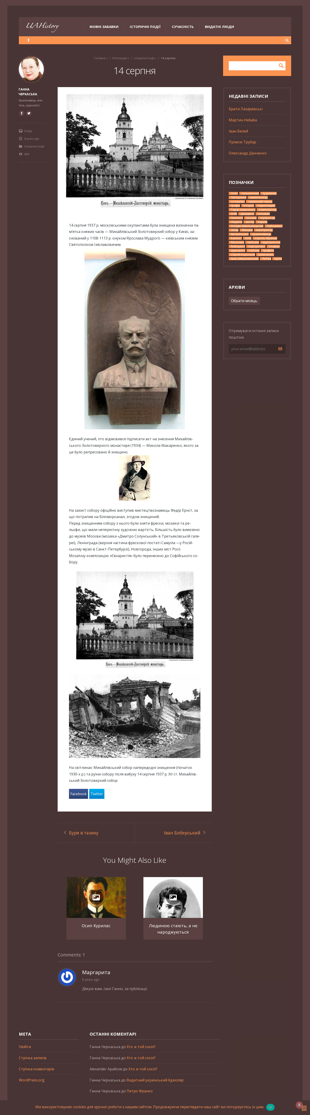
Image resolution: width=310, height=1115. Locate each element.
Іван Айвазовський (245, 258)
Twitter (97, 793)
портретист (257, 246)
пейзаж (254, 250)
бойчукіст (238, 246)
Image (28, 131)
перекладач (266, 205)
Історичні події (145, 26)
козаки (251, 217)
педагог (236, 221)
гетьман (264, 213)
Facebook (78, 793)
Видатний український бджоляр (155, 1080)
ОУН (234, 213)
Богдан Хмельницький (247, 226)
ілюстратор (264, 230)
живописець (259, 197)
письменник (250, 193)
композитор (268, 209)
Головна (99, 58)
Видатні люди (219, 26)
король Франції (266, 238)
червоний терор (260, 201)
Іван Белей (238, 131)
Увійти (25, 1046)
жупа (278, 258)
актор (250, 221)
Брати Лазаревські (246, 108)
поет (234, 193)
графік (235, 205)
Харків (262, 221)
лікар (235, 230)
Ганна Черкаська (28, 91)
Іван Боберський (182, 833)
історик (249, 205)
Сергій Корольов (243, 254)
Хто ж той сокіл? (141, 1046)
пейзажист (275, 226)
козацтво (238, 201)
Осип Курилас (96, 925)
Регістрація (119, 58)
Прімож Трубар (242, 141)
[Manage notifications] (299, 1105)
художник (270, 193)
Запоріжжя (238, 197)
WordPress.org (31, 1080)
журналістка (271, 242)
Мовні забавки (104, 26)
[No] (304, 1108)
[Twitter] (29, 113)
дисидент (247, 213)
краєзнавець (261, 234)
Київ (248, 238)
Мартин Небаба (243, 119)
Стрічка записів (33, 1057)
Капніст (236, 238)
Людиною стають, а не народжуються (173, 929)
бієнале (247, 230)
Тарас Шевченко (243, 209)
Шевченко (266, 254)
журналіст (238, 250)
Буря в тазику (83, 833)
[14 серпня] (135, 149)
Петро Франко (140, 1090)
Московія (237, 242)
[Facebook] (28, 40)
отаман (274, 246)
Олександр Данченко (248, 153)
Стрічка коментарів (36, 1068)
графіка (268, 250)
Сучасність (183, 26)
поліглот (237, 217)
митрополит (240, 234)
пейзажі (253, 242)
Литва (266, 258)
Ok (270, 1107)
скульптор (267, 217)
